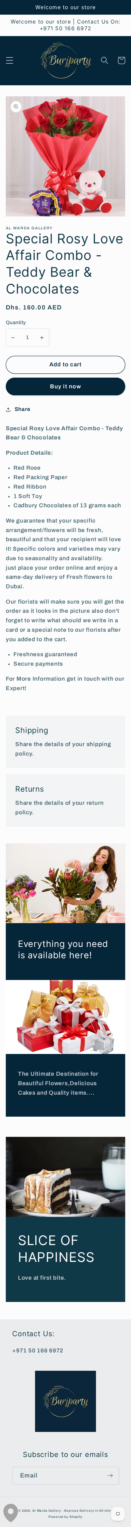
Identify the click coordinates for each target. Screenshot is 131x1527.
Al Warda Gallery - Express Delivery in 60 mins (72, 1510)
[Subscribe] (110, 1475)
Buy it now (65, 386)
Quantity (16, 322)
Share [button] (22, 409)
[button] (9, 60)
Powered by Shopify (65, 1516)
